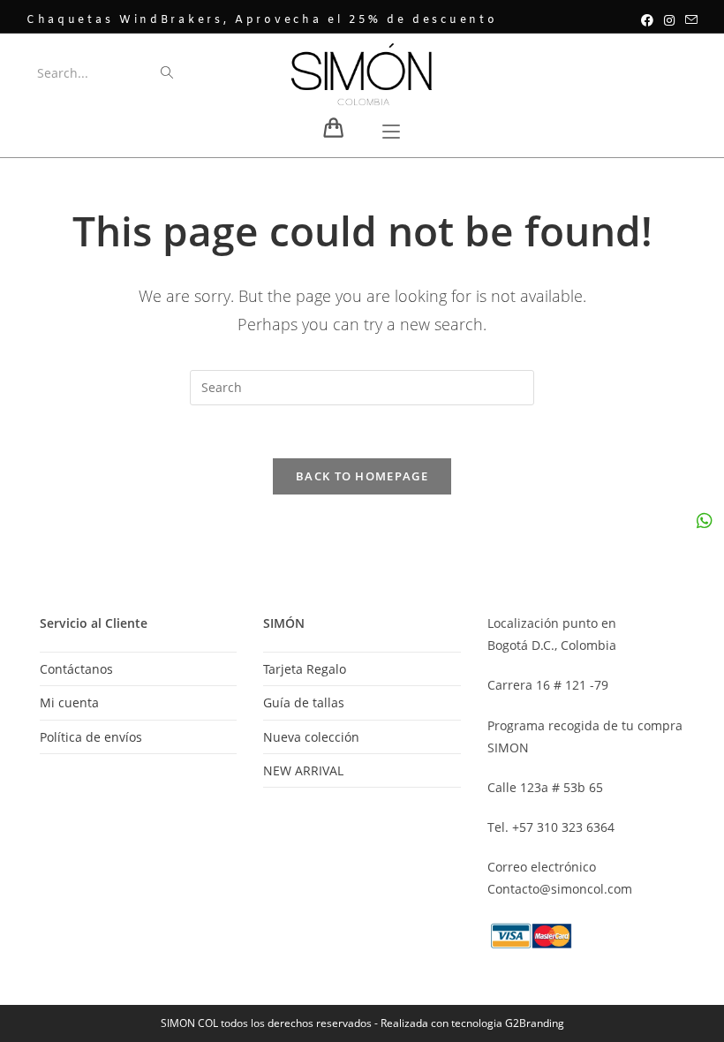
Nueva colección (311, 737)
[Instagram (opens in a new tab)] (669, 20)
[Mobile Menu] (391, 133)
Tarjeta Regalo (304, 669)
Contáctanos (76, 669)
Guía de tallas (303, 702)
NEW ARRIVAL (303, 770)
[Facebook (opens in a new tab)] (647, 20)
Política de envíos (91, 737)
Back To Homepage (362, 476)
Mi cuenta (69, 702)
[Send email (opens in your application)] (689, 20)
